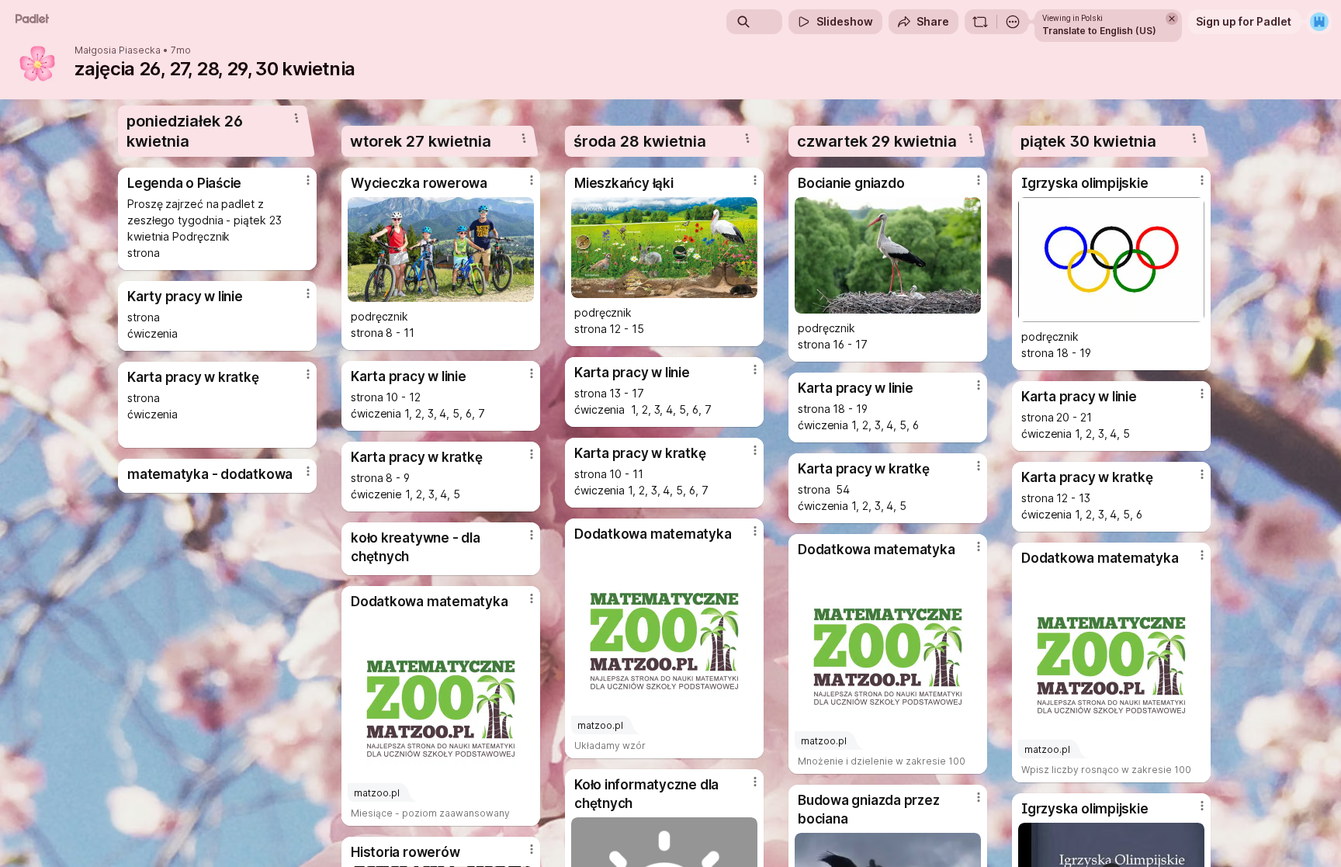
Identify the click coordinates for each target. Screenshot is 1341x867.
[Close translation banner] (1172, 18)
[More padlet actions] (1012, 21)
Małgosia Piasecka (117, 50)
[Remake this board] (980, 21)
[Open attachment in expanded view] (441, 249)
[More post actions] (308, 180)
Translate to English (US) (1099, 30)
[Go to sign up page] (1319, 21)
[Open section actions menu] (296, 118)
